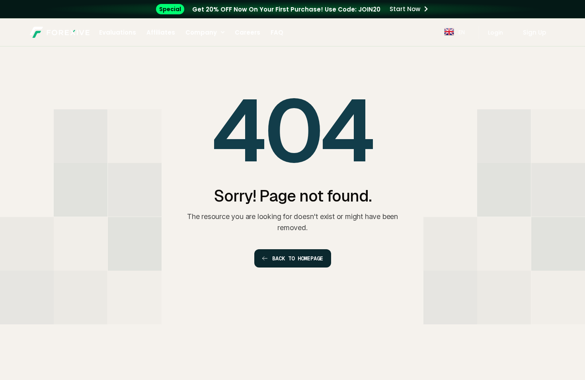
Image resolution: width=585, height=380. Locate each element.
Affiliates (160, 32)
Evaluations (117, 32)
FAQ (277, 32)
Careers (247, 32)
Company (201, 32)
